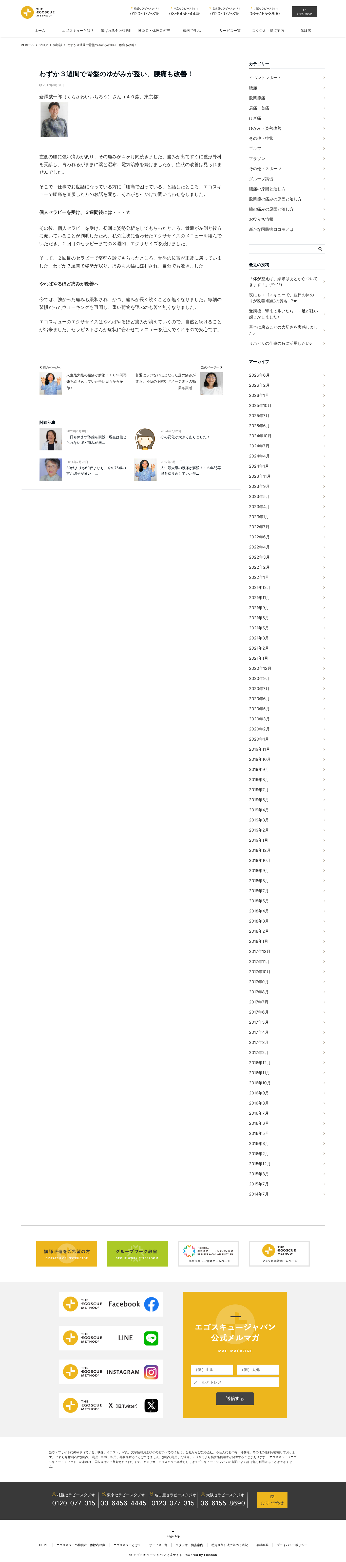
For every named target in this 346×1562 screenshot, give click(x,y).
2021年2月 (259, 648)
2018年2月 (259, 931)
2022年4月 (259, 546)
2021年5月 (259, 627)
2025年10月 (260, 405)
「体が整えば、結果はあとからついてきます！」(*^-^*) (283, 281)
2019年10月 (260, 759)
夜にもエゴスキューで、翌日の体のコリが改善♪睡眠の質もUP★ (283, 297)
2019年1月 (258, 840)
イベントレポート (265, 77)
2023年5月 (259, 496)
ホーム (40, 30)
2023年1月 (259, 516)
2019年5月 (259, 799)
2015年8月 (259, 1173)
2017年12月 (260, 951)
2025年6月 (259, 425)
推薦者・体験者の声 (154, 30)
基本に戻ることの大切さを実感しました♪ (283, 330)
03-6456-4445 (123, 1503)
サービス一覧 (230, 30)
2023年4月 (259, 506)
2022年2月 (259, 567)
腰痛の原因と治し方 (267, 188)
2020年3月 (259, 718)
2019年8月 (259, 779)
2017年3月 (259, 1042)
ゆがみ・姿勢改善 (265, 128)
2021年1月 (258, 658)
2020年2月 (259, 728)
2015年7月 (259, 1183)
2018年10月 (260, 860)
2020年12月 (260, 668)
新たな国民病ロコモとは (271, 229)
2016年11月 (259, 1072)
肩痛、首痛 (259, 107)
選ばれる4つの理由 (116, 30)
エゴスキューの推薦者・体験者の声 (80, 1545)
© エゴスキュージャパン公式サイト (156, 1555)
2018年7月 (259, 890)
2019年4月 (259, 809)
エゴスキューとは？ (78, 30)
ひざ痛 (255, 118)
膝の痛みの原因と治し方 (271, 209)
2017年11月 (259, 961)
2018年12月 (260, 850)
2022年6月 (259, 536)
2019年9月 (259, 769)
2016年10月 (260, 1082)
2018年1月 (258, 941)
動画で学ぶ (192, 30)
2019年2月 (259, 830)
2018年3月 (259, 921)
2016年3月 (259, 1143)
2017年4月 (259, 1032)
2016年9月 (259, 1092)
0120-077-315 (73, 1503)
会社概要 (262, 1545)
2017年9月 (259, 981)
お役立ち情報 (261, 219)
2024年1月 (259, 466)
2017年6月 (259, 1012)
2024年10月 (260, 435)
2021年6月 (259, 617)
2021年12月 (260, 587)
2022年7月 (259, 526)
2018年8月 (259, 880)
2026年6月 (259, 375)
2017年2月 (259, 1052)
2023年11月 (260, 476)
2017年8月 (259, 991)
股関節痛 (257, 97)
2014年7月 (259, 1194)
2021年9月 (259, 607)
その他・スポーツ (265, 168)
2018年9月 (259, 870)
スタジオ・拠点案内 (268, 30)
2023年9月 (259, 486)
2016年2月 (259, 1153)
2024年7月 (259, 445)
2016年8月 (259, 1103)
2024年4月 (259, 455)
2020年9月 (259, 678)
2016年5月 (259, 1133)
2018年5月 (259, 900)
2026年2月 (259, 385)
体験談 (306, 30)
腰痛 (253, 87)
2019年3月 (259, 819)
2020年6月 (259, 698)
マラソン (257, 158)
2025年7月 (259, 415)
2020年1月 (259, 739)
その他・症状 (261, 138)
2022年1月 (259, 577)
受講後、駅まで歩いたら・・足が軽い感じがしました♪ (283, 313)
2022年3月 (259, 557)
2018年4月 (259, 910)
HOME (43, 1545)
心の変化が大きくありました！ (185, 437)
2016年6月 (259, 1123)
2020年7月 (259, 688)
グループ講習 (261, 178)
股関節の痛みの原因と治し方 (275, 198)
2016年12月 (260, 1062)
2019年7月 (259, 789)
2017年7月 (258, 1001)
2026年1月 (259, 395)
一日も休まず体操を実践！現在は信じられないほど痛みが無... (96, 440)
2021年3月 (259, 637)
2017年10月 (260, 971)
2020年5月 (259, 708)
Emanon (210, 1555)
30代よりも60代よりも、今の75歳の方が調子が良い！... (96, 470)
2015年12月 (260, 1163)
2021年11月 (259, 597)
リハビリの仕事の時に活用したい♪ (280, 343)
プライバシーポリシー (292, 1545)
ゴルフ (255, 148)
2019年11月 (259, 749)
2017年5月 (259, 1022)
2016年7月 (259, 1113)
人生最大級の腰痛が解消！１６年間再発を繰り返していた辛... (191, 470)
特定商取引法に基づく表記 (230, 1545)
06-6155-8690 (222, 1503)
